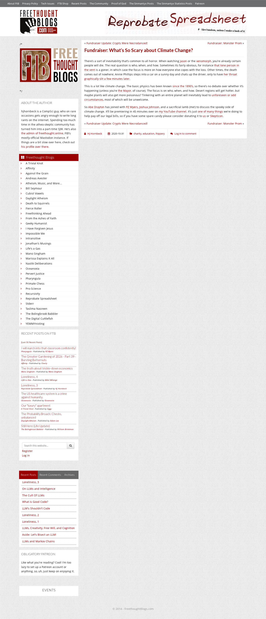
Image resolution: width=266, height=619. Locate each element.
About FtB (13, 3)
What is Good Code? (35, 502)
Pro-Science (33, 288)
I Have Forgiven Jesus (39, 228)
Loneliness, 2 (30, 515)
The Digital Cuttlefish (39, 318)
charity (138, 133)
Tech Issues (47, 3)
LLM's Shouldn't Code (36, 508)
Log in (26, 455)
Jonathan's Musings (38, 243)
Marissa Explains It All (40, 258)
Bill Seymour (34, 188)
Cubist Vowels (35, 193)
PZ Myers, (132, 107)
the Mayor (124, 90)
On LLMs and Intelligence (38, 489)
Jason (183, 61)
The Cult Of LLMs (33, 495)
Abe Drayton (96, 107)
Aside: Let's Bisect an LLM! (39, 534)
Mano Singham (35, 253)
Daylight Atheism (37, 198)
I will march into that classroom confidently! (48, 348)
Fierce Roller (34, 208)
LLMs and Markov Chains (38, 541)
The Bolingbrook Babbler (42, 314)
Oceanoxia (32, 268)
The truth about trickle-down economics (47, 368)
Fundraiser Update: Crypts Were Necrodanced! (117, 43)
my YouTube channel (172, 111)
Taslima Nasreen (36, 308)
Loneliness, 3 (29, 385)
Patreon (199, 3)
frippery (160, 133)
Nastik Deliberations (39, 263)
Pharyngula (33, 278)
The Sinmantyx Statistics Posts (174, 3)
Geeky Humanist (36, 223)
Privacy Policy (30, 3)
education (148, 133)
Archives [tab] (69, 474)
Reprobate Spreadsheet (41, 298)
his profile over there (34, 147)
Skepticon (216, 116)
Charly (44, 363)
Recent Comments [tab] (50, 474)
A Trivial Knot (34, 163)
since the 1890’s (183, 86)
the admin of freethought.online (42, 133)
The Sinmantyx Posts (141, 3)
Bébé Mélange (51, 380)
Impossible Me (35, 233)
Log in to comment (185, 133)
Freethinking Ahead (38, 213)
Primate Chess (35, 283)
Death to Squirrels (37, 203)
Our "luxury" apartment (35, 405)
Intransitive (33, 238)
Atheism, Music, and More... (44, 183)
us (204, 116)
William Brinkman (65, 429)
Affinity (30, 168)
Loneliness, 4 (29, 376)
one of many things (210, 111)
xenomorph (203, 61)
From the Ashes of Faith (41, 218)
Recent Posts (78, 3)
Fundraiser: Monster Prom (225, 43)
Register (27, 451)
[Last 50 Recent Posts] (31, 342)
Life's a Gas (33, 248)
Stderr (30, 303)
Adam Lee (54, 420)
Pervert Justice (35, 273)
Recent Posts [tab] (28, 474)
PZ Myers (49, 351)
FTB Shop (62, 3)
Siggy (49, 408)
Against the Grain (37, 173)
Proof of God (118, 3)
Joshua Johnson (149, 107)
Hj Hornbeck (61, 388)
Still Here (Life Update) (35, 426)
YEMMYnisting (35, 323)
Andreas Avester (36, 178)
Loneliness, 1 (30, 521)
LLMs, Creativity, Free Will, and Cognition (48, 528)
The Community (99, 3)
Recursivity (33, 293)
